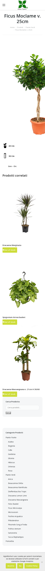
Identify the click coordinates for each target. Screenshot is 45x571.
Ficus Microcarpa (15, 508)
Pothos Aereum (14, 529)
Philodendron (13, 520)
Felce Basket (13, 504)
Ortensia (11, 466)
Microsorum (13, 512)
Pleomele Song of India (17, 524)
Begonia (11, 446)
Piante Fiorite (11, 437)
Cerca (8, 413)
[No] (42, 562)
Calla (10, 450)
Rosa (10, 470)
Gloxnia (11, 458)
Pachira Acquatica (15, 516)
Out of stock (9, 250)
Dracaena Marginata (11, 245)
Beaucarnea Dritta (15, 483)
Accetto (11, 566)
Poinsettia (10, 541)
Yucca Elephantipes (16, 537)
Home (12, 27)
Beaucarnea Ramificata (17, 487)
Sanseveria (12, 533)
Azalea (11, 442)
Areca (10, 479)
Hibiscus (11, 462)
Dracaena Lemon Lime (17, 495)
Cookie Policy (32, 566)
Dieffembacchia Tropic (17, 491)
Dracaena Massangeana (18, 500)
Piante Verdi (30, 27)
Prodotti (20, 27)
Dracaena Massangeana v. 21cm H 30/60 (21, 389)
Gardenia (11, 454)
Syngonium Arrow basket (13, 317)
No (20, 566)
